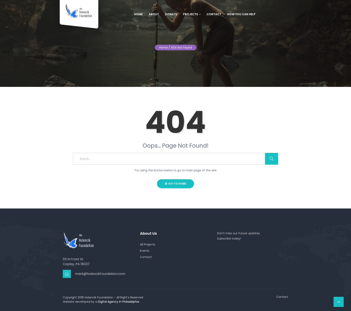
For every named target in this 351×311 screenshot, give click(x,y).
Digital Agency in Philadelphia (118, 302)
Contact (214, 14)
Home (138, 14)
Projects (190, 14)
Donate (171, 14)
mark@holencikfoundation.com (100, 273)
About (154, 14)
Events (144, 251)
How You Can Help (241, 14)
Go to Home (177, 183)
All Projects (147, 244)
